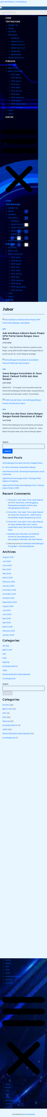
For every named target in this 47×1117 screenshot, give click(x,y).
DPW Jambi (15, 87)
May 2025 (7, 618)
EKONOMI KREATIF (10, 666)
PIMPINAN (15, 38)
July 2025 (7, 610)
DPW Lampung (17, 97)
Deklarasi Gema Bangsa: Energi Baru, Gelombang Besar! (26, 544)
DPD (4, 654)
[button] (19, 160)
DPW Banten (16, 77)
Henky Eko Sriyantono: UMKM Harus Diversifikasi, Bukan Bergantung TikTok (24, 516)
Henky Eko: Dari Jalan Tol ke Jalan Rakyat (25, 500)
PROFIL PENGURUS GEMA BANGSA (16, 674)
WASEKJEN (15, 51)
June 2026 (7, 565)
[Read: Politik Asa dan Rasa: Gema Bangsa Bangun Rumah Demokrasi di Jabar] (23, 401)
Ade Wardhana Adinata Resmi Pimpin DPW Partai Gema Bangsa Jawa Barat (23, 336)
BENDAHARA (16, 54)
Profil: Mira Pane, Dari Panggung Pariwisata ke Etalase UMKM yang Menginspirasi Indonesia (23, 505)
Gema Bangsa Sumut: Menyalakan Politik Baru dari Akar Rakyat (25, 537)
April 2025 (7, 622)
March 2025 (8, 626)
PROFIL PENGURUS (15, 57)
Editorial (6, 662)
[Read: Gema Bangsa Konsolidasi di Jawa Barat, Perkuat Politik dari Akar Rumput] (23, 361)
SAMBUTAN (13, 25)
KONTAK (9, 117)
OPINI (10, 110)
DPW (4, 329)
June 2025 (7, 614)
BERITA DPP (13, 68)
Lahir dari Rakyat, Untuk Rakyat (13, 1)
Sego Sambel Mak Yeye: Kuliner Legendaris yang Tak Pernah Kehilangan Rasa (25, 527)
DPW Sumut (16, 81)
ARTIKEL (6, 646)
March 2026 (8, 577)
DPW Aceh (15, 84)
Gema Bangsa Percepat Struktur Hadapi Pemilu (22, 463)
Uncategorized (9, 678)
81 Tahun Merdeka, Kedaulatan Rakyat (19, 467)
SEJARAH (12, 31)
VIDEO (10, 113)
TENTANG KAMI (13, 21)
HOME (8, 18)
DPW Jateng (16, 90)
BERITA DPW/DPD (15, 71)
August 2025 (8, 606)
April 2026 (7, 573)
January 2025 (8, 635)
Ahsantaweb (29, 1114)
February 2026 (9, 581)
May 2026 (7, 569)
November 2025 (9, 594)
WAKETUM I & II (17, 41)
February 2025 (9, 630)
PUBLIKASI (10, 61)
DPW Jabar (15, 74)
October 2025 (8, 598)
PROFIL (11, 28)
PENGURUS (13, 35)
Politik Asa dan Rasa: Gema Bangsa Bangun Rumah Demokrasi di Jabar (23, 415)
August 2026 (8, 557)
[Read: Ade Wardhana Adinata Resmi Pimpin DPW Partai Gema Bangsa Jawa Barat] (23, 321)
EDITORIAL (12, 64)
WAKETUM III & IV (18, 44)
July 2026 (7, 561)
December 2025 (9, 590)
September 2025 (10, 602)
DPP (7, 966)
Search (5, 442)
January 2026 (8, 585)
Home (8, 960)
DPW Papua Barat (18, 104)
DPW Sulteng (16, 107)
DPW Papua (16, 100)
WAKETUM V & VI (18, 48)
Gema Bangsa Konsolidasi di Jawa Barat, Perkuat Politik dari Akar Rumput (22, 376)
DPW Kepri (15, 94)
